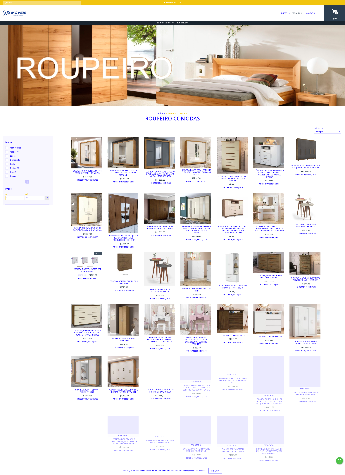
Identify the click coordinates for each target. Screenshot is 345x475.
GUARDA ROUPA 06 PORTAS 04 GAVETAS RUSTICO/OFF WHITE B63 (232, 380)
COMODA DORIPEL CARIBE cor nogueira (124, 282)
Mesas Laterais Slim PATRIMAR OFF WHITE (306, 225)
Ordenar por (318, 128)
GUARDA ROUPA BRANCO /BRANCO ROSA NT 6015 (306, 343)
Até (26, 194)
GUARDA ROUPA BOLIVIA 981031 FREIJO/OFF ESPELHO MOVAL (87, 172)
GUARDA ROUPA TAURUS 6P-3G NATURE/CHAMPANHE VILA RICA (87, 229)
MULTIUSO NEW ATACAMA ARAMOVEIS (123, 339)
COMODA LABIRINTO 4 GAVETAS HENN (196, 290)
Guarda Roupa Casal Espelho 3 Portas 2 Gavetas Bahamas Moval (196, 172)
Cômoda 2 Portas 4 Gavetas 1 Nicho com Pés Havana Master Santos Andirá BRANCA (269, 173)
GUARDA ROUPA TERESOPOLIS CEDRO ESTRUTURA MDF (196, 450)
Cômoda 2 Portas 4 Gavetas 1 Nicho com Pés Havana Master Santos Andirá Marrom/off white (233, 229)
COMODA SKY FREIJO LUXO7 (233, 335)
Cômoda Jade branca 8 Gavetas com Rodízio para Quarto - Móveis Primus (124, 441)
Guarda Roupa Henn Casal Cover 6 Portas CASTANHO (160, 227)
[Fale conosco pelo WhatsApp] (339, 460)
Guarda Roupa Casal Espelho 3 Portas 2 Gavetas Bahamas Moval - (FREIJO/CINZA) (160, 174)
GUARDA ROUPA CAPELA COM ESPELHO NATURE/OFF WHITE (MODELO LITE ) (269, 451)
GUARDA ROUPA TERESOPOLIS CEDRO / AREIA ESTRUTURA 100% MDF (123, 173)
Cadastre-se (171, 2)
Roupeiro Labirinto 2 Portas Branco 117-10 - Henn (232, 287)
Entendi (215, 471)
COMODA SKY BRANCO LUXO (269, 336)
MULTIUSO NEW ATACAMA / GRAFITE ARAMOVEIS (306, 393)
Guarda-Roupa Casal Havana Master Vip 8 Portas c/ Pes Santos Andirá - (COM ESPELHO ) (196, 229)
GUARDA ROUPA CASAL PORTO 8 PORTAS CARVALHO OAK (160, 391)
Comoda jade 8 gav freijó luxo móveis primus (269, 276)
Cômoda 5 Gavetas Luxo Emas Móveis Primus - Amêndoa (305, 279)
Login (179, 2)
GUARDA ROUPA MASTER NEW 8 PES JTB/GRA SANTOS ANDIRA (305, 166)
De (6, 194)
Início (284, 13)
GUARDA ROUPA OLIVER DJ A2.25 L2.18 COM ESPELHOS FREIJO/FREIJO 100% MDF (123, 238)
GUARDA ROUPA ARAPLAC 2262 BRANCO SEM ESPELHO (160, 441)
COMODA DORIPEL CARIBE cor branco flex (87, 270)
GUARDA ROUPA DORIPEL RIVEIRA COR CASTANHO (233, 450)
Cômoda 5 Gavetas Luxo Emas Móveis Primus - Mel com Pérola (232, 178)
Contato (310, 13)
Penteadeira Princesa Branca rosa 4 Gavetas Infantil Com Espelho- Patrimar (196, 340)
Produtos (296, 13)
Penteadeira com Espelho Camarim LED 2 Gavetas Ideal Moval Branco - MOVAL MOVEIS (269, 228)
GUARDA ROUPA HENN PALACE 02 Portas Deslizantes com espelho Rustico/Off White (196, 387)
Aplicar (47, 198)
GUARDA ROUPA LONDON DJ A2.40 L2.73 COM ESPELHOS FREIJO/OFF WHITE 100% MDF (269, 401)
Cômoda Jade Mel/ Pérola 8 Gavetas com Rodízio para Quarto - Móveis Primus (87, 332)
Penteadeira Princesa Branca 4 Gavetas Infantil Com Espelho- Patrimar (160, 339)
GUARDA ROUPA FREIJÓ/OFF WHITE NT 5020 (87, 391)
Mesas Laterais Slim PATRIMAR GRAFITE (160, 290)
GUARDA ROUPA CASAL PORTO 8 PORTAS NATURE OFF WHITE (123, 391)
